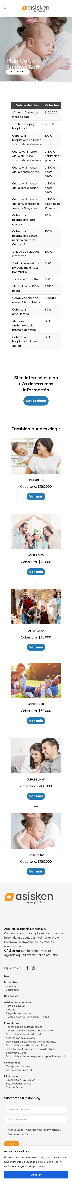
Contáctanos (12, 1062)
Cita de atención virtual (19, 1070)
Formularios (11, 1023)
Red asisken (11, 996)
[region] (36, 1164)
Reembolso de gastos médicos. (24, 1026)
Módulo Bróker (14, 1087)
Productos (10, 982)
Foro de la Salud (15, 1005)
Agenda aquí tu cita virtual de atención (31, 955)
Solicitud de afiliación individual (23, 1034)
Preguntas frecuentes (18, 1013)
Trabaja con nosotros (18, 1066)
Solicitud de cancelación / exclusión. (27, 1045)
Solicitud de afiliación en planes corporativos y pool (35, 1056)
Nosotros (10, 976)
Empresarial (12, 989)
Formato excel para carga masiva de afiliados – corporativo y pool (32, 1051)
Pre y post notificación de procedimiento (29, 1030)
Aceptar (36, 1174)
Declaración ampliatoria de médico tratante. (31, 1041)
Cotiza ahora (17, 71)
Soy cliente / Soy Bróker (20, 1079)
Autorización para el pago (20, 1037)
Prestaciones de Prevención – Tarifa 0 (28, 1017)
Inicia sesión (11, 1076)
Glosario (10, 1009)
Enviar (11, 1144)
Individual (11, 986)
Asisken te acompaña (17, 1002)
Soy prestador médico (18, 1083)
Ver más (36, 496)
